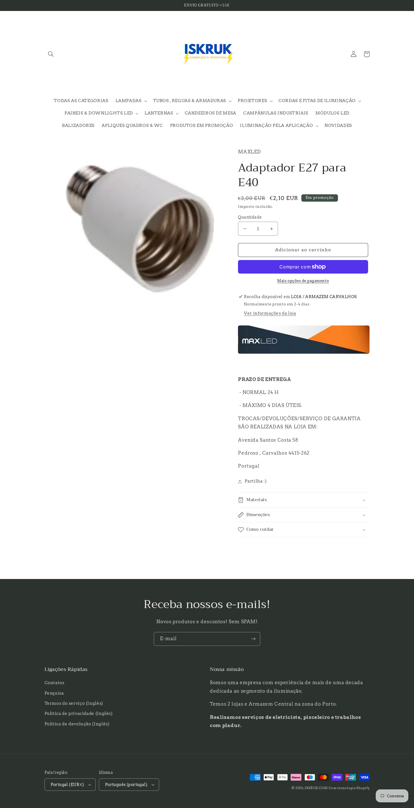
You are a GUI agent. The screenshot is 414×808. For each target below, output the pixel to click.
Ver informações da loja (270, 313)
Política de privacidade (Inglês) (78, 713)
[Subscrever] (253, 639)
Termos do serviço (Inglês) (73, 703)
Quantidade (250, 217)
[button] (50, 54)
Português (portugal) (126, 784)
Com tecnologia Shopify (349, 788)
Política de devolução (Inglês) (77, 723)
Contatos (54, 682)
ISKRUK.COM (316, 788)
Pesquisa (54, 693)
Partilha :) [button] (255, 481)
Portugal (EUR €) (67, 784)
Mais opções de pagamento (303, 281)
